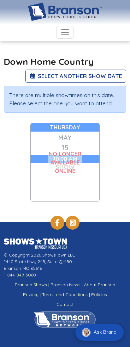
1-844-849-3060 (20, 275)
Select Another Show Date (79, 76)
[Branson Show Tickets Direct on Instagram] (73, 223)
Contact (65, 304)
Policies (99, 294)
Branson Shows (31, 285)
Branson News (65, 285)
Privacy (30, 294)
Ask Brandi (104, 332)
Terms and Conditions (65, 294)
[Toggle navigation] (65, 32)
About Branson (99, 285)
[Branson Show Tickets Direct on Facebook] (57, 223)
